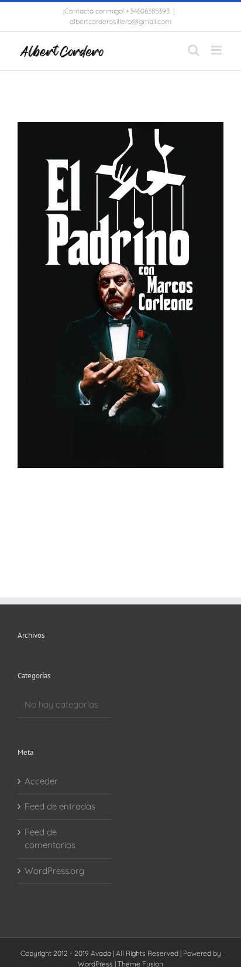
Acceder (41, 781)
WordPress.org (54, 870)
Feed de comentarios (50, 838)
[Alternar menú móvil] (217, 50)
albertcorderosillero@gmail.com (120, 21)
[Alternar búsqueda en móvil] (193, 50)
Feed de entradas (60, 806)
